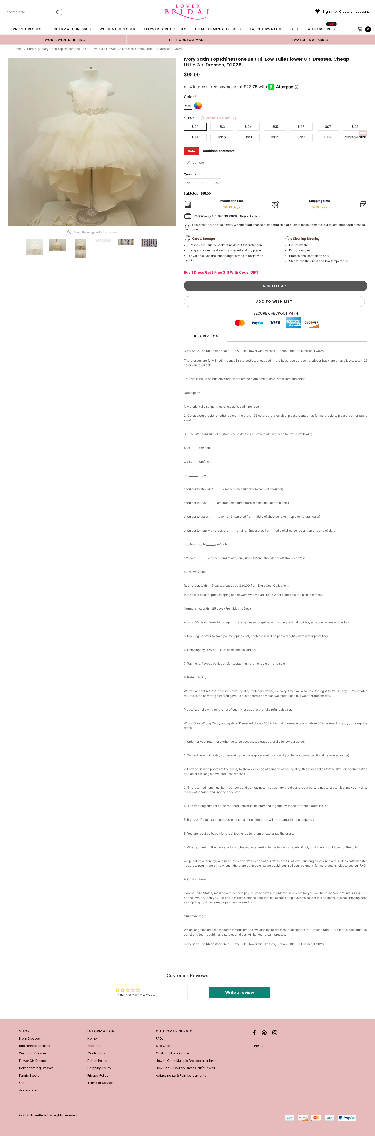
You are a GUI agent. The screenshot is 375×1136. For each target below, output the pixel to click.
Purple (31, 49)
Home (17, 49)
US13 (301, 137)
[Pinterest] (264, 1033)
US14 (328, 137)
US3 (222, 127)
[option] (65, 39)
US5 (275, 127)
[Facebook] (254, 1033)
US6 (301, 127)
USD (256, 1046)
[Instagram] (274, 1033)
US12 (275, 137)
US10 (222, 137)
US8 (355, 127)
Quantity (190, 174)
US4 (248, 127)
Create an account (354, 12)
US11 (248, 137)
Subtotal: (191, 193)
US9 (195, 137)
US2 (195, 127)
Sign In (328, 12)
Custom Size (355, 137)
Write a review (239, 992)
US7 (328, 127)
